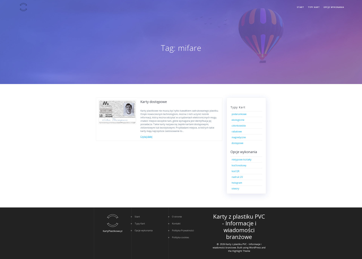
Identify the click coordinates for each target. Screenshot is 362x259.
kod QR (235, 171)
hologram (237, 182)
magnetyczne (239, 137)
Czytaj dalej (146, 136)
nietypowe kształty (241, 159)
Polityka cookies (180, 237)
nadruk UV (237, 177)
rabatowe (237, 131)
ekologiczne (238, 119)
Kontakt (176, 223)
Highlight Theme (241, 251)
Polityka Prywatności (183, 230)
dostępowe (237, 143)
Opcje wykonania (334, 7)
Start (300, 7)
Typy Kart (140, 223)
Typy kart (314, 7)
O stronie (177, 216)
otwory (235, 188)
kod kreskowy (239, 165)
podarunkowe (239, 114)
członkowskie (239, 125)
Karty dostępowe (153, 101)
